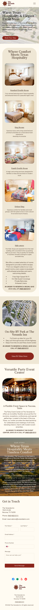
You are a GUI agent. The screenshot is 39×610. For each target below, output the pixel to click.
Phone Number (9, 543)
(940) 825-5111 (24, 289)
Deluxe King (19, 207)
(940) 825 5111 (13, 516)
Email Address (9, 534)
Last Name (24, 526)
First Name (8, 526)
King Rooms (19, 128)
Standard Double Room (19, 90)
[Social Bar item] (13, 579)
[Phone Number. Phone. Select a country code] (7, 546)
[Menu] (34, 3)
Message (7, 551)
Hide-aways (19, 246)
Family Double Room (19, 168)
